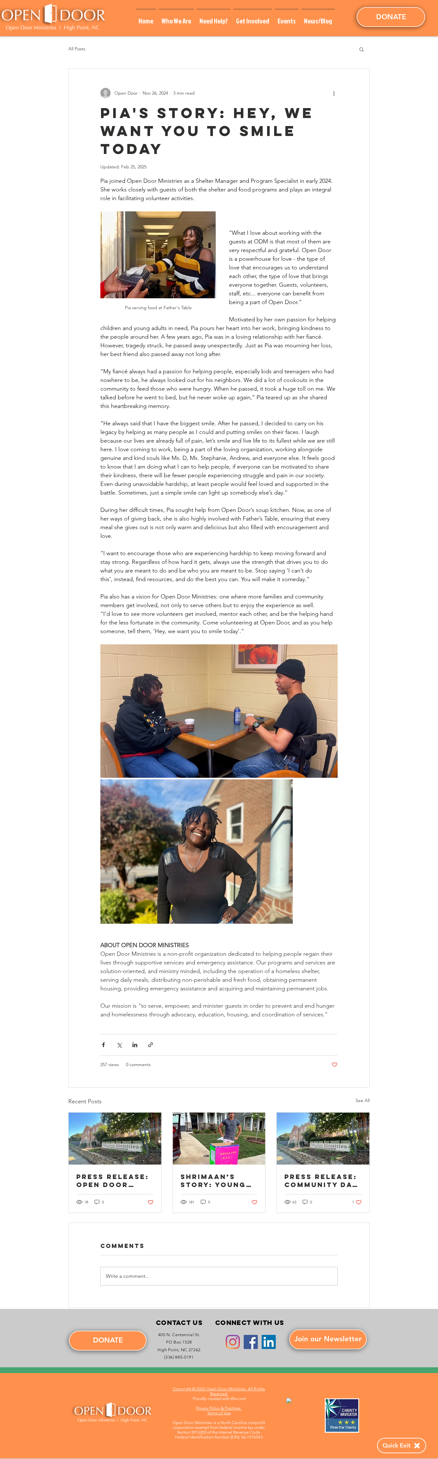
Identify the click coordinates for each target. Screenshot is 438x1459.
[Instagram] (233, 1342)
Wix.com (238, 1398)
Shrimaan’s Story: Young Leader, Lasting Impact (217, 1181)
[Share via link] (150, 1045)
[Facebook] (251, 1342)
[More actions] (334, 93)
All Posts (76, 49)
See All (363, 1100)
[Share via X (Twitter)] (119, 1045)
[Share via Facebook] (103, 1045)
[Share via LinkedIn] (135, 1045)
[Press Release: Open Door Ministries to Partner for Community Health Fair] (115, 1139)
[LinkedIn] (269, 1342)
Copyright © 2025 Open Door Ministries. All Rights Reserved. (219, 1391)
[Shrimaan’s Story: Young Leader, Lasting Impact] (219, 1139)
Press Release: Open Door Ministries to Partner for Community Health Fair (112, 1181)
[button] (176, 18)
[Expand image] (219, 711)
